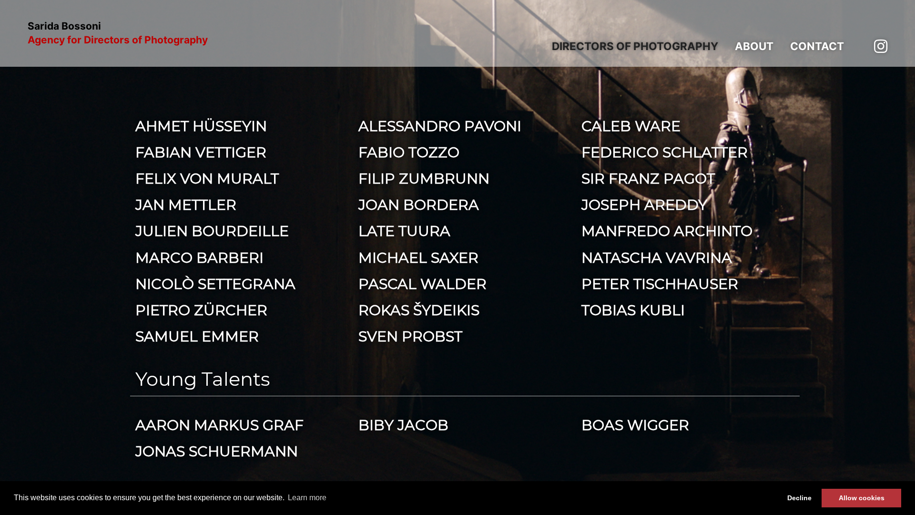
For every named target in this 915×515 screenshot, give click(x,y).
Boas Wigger (635, 425)
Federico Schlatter (664, 152)
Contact (817, 46)
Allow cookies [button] (861, 498)
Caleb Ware (631, 126)
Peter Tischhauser (659, 284)
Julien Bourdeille (212, 231)
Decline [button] (799, 498)
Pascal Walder (422, 284)
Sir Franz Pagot (648, 178)
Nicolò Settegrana (215, 284)
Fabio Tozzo (408, 152)
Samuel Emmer (197, 336)
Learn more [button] (307, 498)
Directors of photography (635, 46)
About (754, 46)
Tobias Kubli (633, 310)
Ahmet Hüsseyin (201, 126)
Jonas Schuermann (216, 451)
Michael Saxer (418, 258)
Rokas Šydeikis (418, 310)
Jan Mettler (185, 205)
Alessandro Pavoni (439, 126)
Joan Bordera (418, 205)
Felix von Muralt (207, 178)
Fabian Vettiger (200, 152)
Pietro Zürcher (201, 310)
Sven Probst (410, 336)
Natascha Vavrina (656, 258)
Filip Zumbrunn (423, 178)
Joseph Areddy (644, 205)
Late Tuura (404, 231)
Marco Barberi (199, 258)
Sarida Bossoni (118, 33)
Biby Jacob (403, 425)
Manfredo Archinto (666, 231)
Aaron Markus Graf (219, 425)
